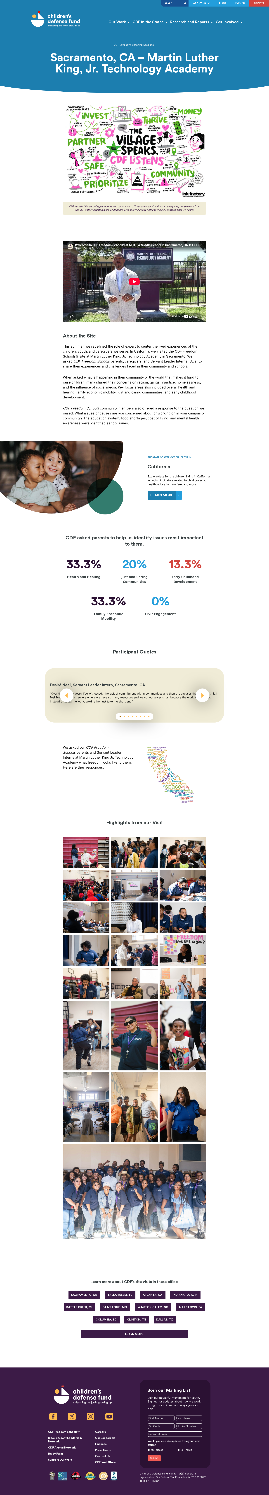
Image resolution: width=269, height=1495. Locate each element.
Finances (101, 1444)
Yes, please (157, 1450)
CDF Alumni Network (62, 1447)
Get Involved (228, 22)
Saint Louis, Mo (115, 1307)
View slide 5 (136, 716)
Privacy (155, 1481)
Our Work (118, 22)
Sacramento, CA (84, 1294)
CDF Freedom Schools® (64, 1431)
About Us (199, 3)
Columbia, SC (106, 1319)
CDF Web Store (105, 1462)
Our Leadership (105, 1438)
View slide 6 (140, 716)
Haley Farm (55, 1453)
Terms (143, 1481)
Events (240, 3)
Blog (222, 3)
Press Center (104, 1450)
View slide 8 (148, 716)
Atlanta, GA (152, 1294)
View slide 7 (144, 716)
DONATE (259, 3)
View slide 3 (128, 716)
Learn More (134, 1334)
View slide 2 (124, 716)
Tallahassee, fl (120, 1294)
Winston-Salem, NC (153, 1307)
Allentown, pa (190, 1307)
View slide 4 (132, 716)
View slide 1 (120, 716)
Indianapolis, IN (185, 1294)
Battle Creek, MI (79, 1307)
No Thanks (186, 1450)
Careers (100, 1431)
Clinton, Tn (136, 1319)
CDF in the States (148, 22)
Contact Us (102, 1456)
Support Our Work (60, 1459)
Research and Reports (190, 22)
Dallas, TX (164, 1319)
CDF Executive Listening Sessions (134, 45)
